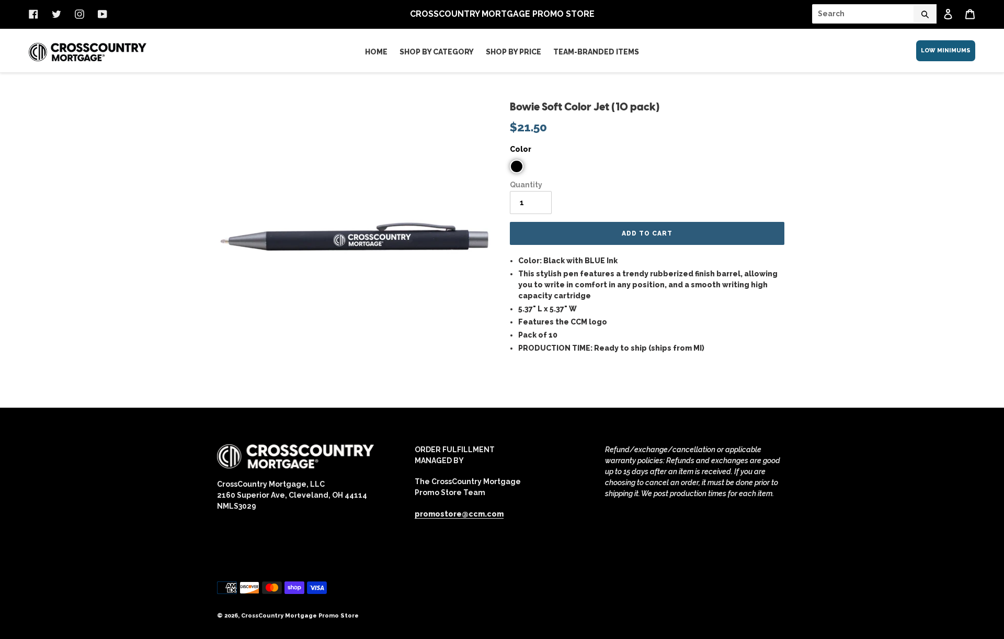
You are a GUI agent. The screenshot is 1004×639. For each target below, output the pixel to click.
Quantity (526, 184)
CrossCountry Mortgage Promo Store (300, 615)
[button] (516, 166)
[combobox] (874, 14)
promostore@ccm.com (459, 514)
